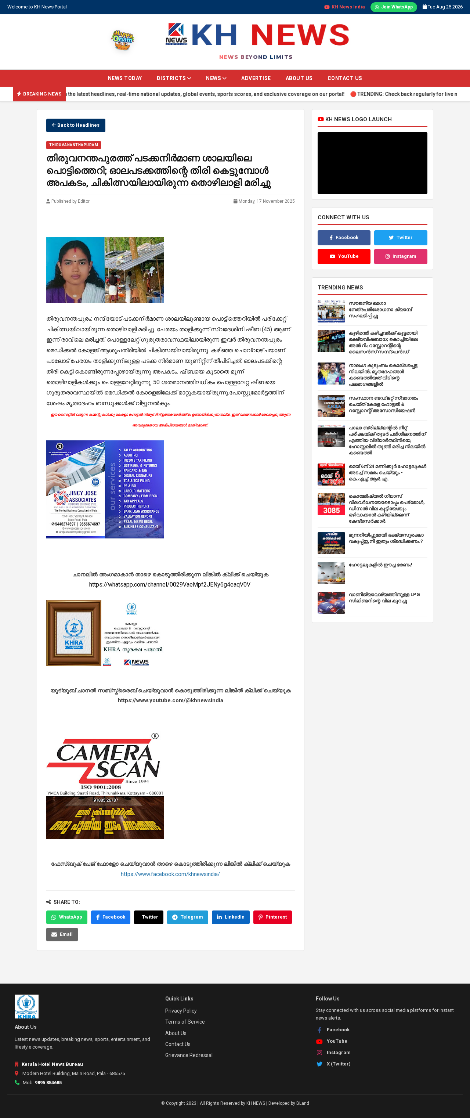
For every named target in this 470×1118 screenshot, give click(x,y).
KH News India (348, 7)
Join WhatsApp (397, 7)
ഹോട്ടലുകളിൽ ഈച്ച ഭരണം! (380, 564)
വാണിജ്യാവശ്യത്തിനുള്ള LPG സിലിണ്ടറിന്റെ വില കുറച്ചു (384, 597)
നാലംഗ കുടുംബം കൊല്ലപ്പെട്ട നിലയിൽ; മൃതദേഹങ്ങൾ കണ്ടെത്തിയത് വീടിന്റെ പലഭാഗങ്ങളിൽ (383, 375)
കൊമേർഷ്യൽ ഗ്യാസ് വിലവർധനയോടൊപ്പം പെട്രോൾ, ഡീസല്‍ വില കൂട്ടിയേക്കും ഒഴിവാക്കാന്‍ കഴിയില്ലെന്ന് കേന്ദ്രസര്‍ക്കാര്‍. (387, 508)
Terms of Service (185, 1022)
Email (66, 934)
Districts (172, 78)
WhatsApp (70, 917)
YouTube (348, 256)
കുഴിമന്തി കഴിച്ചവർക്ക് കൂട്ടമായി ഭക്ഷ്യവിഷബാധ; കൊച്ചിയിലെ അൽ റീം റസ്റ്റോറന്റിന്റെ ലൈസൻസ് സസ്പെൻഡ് (383, 342)
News (214, 78)
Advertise (256, 78)
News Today (125, 78)
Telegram (192, 917)
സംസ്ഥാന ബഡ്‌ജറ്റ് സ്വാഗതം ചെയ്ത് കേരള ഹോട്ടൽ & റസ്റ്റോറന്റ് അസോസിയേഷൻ (383, 404)
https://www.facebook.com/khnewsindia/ (170, 873)
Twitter (150, 917)
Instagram (404, 256)
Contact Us (345, 78)
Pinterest (276, 917)
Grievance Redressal (189, 1055)
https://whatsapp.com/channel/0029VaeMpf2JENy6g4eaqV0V (170, 584)
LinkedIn (235, 917)
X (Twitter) (339, 1064)
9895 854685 (48, 1082)
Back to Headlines (78, 125)
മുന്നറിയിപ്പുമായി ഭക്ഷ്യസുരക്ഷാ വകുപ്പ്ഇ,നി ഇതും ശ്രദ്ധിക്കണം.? (386, 538)
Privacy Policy (181, 1011)
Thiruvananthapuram (73, 145)
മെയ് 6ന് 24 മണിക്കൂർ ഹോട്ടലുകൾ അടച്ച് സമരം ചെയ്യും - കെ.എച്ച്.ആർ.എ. (387, 473)
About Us (299, 78)
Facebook (113, 917)
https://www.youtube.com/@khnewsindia (170, 700)
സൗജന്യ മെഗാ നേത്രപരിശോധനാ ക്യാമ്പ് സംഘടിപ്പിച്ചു (380, 309)
